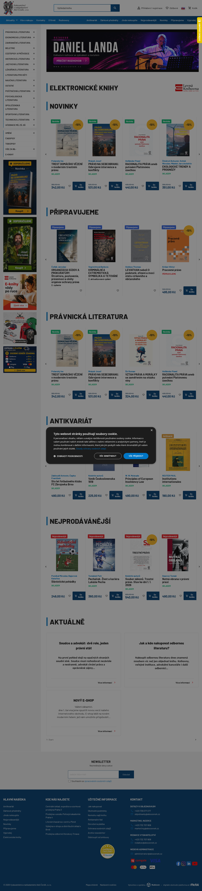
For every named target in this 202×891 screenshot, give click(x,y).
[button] (68, 456)
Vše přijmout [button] (136, 456)
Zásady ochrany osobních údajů (91, 448)
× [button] (151, 430)
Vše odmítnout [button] (107, 456)
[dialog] (101, 445)
